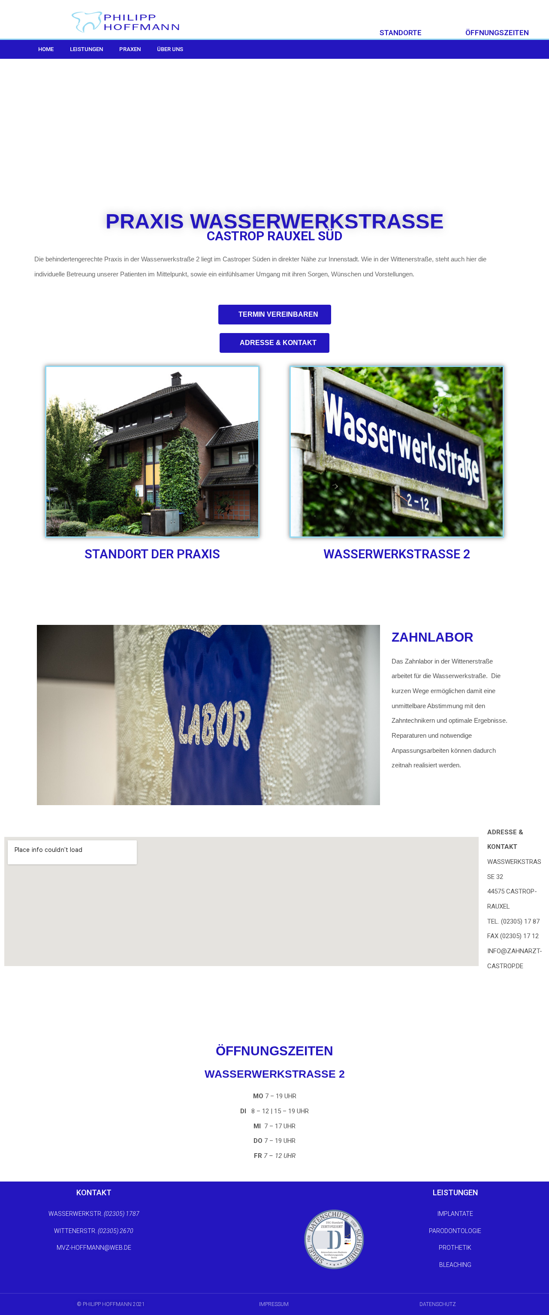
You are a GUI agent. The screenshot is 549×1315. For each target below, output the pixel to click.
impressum (274, 1304)
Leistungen (86, 49)
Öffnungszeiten (497, 32)
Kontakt (94, 1192)
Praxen (130, 49)
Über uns (170, 49)
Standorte (401, 32)
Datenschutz (437, 1304)
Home (46, 49)
